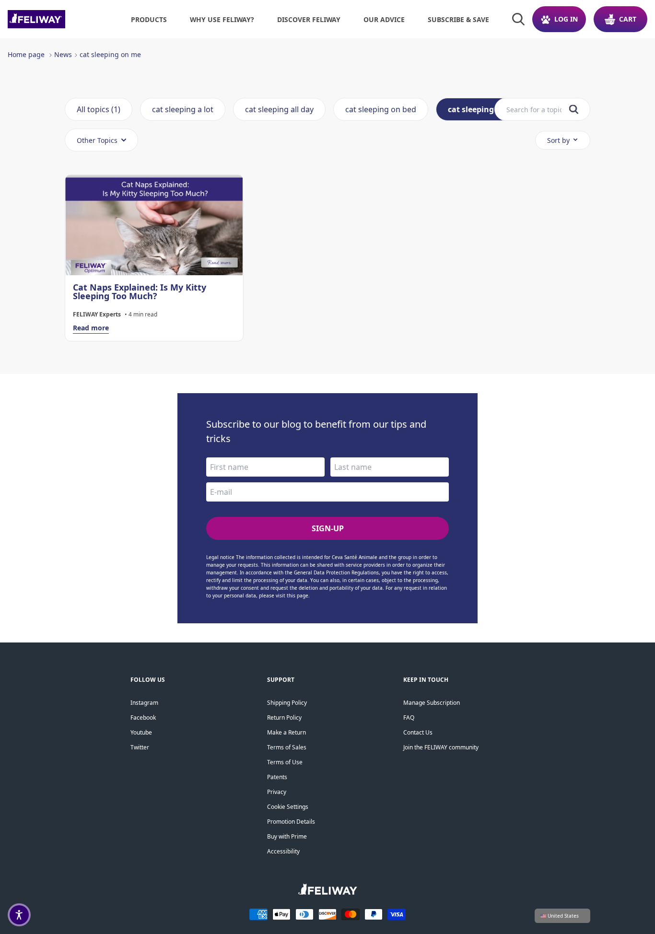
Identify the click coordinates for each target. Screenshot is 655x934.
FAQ (408, 717)
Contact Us (418, 732)
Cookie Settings (287, 807)
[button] (19, 914)
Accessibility (283, 851)
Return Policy (284, 717)
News (63, 54)
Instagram (144, 703)
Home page (26, 54)
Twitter (139, 747)
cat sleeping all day (279, 109)
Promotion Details (291, 821)
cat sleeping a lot (182, 109)
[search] (573, 109)
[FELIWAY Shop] (58, 19)
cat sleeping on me (110, 54)
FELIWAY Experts (97, 314)
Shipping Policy (287, 703)
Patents (277, 777)
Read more (91, 327)
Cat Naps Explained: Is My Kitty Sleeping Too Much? (139, 291)
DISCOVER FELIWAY (308, 19)
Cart (627, 18)
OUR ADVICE (384, 19)
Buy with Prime (287, 836)
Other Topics (97, 140)
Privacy (276, 792)
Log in (566, 18)
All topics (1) (98, 109)
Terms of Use (285, 762)
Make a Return (286, 732)
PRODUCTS (149, 19)
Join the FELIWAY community (441, 747)
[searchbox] (533, 110)
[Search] (518, 19)
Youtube (141, 732)
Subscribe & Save (458, 19)
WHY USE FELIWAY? (222, 19)
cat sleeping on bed (380, 109)
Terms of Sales (286, 747)
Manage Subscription (431, 703)
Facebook (143, 717)
